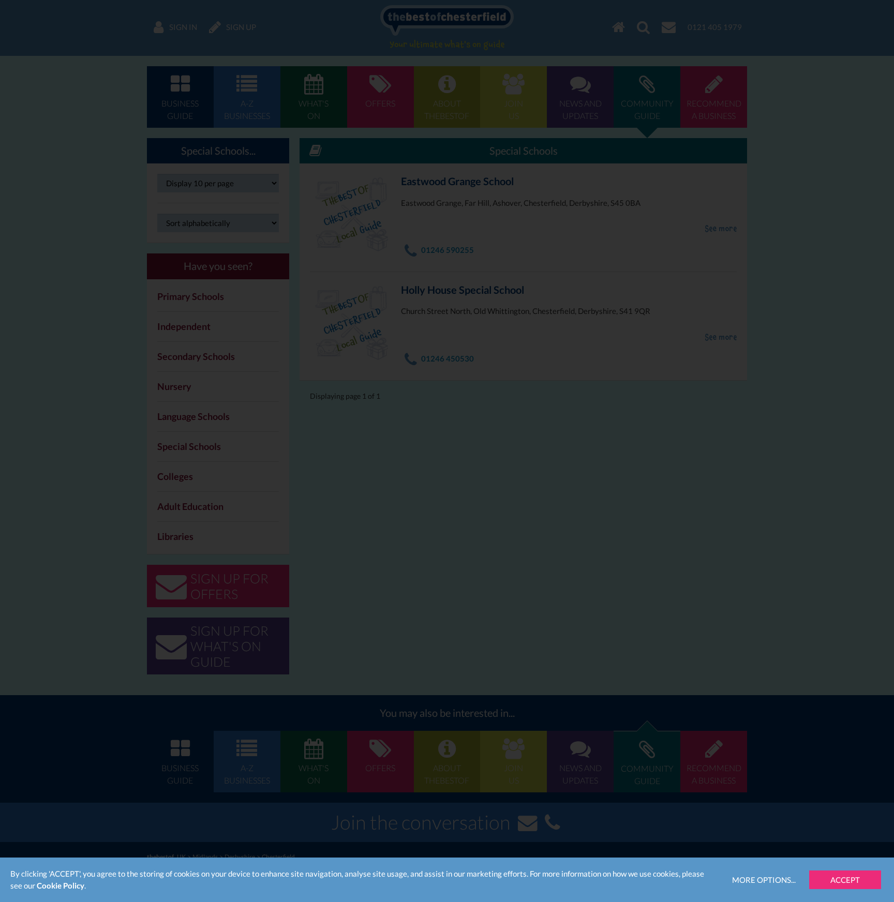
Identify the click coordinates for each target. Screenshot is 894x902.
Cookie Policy (60, 885)
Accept (845, 879)
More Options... (764, 879)
